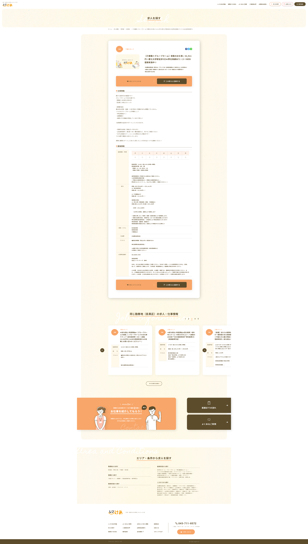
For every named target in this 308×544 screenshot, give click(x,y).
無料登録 (300, 4)
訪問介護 (181, 477)
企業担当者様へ (263, 4)
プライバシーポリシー (114, 541)
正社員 (114, 487)
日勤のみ (171, 493)
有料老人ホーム (161, 470)
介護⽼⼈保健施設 (162, 473)
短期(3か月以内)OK (191, 489)
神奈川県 (115, 470)
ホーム (110, 29)
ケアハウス (175, 477)
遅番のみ (178, 491)
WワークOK (167, 489)
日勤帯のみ (175, 489)
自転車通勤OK (191, 486)
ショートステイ (187, 471)
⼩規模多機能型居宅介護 (163, 477)
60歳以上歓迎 (186, 487)
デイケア (185, 475)
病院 (180, 475)
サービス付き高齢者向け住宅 (164, 471)
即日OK (169, 486)
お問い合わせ (187, 532)
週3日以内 (160, 489)
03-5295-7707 (136, 254)
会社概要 (139, 531)
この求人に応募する (173, 81)
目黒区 (128, 29)
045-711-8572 (187, 523)
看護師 (118, 478)
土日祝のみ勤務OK (170, 491)
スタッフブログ (158, 531)
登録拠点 (156, 524)
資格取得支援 (174, 495)
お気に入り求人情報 (142, 524)
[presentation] (102, 350)
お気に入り (289, 4)
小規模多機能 (174, 475)
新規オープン (183, 495)
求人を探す (276, 4)
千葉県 (121, 470)
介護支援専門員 (126, 478)
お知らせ (156, 528)
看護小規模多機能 (187, 473)
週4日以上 (160, 487)
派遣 (109, 487)
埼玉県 (126, 470)
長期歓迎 (175, 486)
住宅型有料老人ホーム (163, 475)
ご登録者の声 (252, 4)
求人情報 (116, 29)
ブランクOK (182, 486)
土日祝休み (178, 487)
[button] (185, 318)
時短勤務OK (189, 493)
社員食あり (160, 495)
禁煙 (183, 493)
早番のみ (184, 491)
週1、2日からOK (193, 491)
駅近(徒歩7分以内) (162, 493)
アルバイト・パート (122, 487)
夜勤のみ (182, 489)
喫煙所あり (160, 491)
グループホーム (171, 470)
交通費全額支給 (161, 486)
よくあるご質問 (243, 4)
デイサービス (177, 471)
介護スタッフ (111, 478)
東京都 (122, 29)
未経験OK (177, 493)
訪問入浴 (187, 477)
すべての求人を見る (154, 383)
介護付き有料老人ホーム (174, 473)
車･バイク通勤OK (169, 487)
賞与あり (167, 495)
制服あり (194, 487)
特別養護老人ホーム (182, 470)
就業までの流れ (232, 4)
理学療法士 (135, 478)
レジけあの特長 (221, 4)
